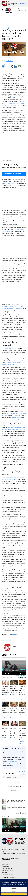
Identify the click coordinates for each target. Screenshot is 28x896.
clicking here (13, 761)
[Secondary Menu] (4, 10)
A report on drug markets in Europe (10, 348)
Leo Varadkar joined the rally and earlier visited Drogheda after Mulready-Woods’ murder (12, 306)
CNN (4, 60)
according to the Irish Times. (11, 183)
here (12, 765)
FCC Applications (20, 853)
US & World (15, 634)
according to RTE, (14, 422)
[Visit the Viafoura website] (23, 813)
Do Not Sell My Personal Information (11, 855)
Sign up (23, 771)
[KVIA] (10, 10)
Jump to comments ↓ (7, 640)
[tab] (6, 783)
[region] (14, 792)
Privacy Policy (14, 849)
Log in (20, 771)
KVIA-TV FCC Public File (8, 853)
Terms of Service (6, 849)
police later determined (16, 417)
